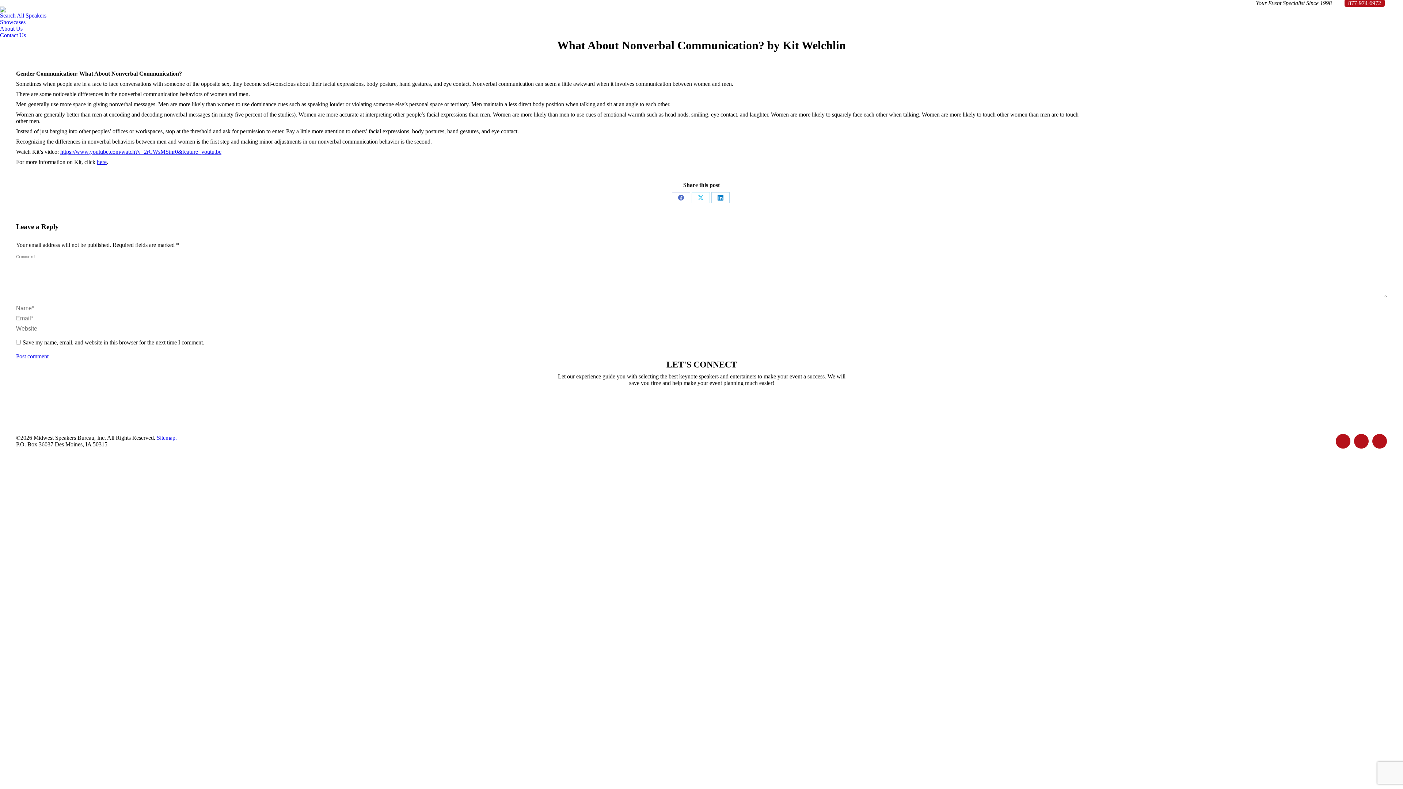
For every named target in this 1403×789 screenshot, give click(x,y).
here (102, 162)
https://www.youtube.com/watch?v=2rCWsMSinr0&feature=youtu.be (140, 152)
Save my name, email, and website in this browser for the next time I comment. (113, 342)
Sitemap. (167, 438)
